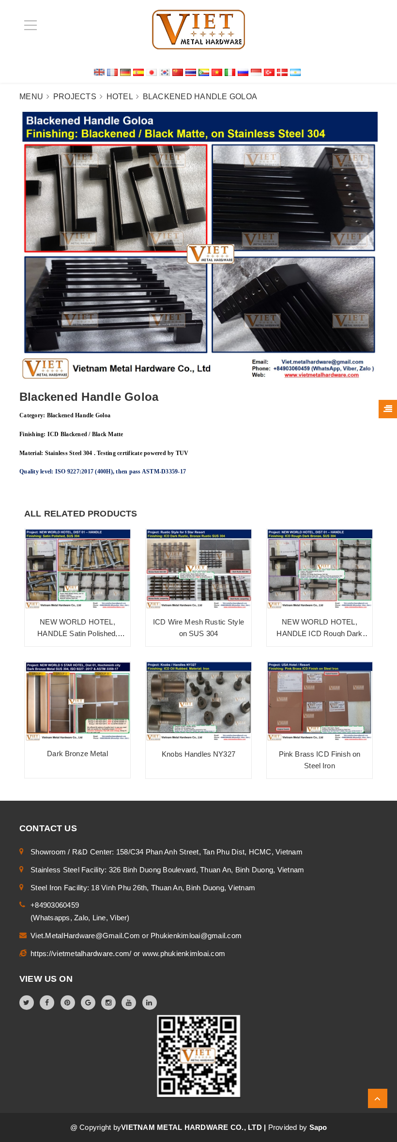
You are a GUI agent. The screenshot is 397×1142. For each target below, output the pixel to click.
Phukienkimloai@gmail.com (196, 935)
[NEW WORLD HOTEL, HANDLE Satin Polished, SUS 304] (77, 569)
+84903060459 (55, 905)
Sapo (318, 1127)
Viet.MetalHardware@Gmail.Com (86, 935)
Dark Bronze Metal (77, 753)
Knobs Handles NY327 (198, 754)
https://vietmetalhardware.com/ (82, 953)
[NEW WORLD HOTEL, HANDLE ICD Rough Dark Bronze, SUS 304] (319, 569)
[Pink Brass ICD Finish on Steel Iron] (319, 701)
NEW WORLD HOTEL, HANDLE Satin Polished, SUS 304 (77, 633)
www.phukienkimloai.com (184, 953)
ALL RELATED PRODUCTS (80, 513)
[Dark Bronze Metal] (77, 701)
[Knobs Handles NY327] (198, 701)
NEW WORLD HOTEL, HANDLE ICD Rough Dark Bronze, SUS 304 (319, 633)
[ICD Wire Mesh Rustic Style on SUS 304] (198, 569)
